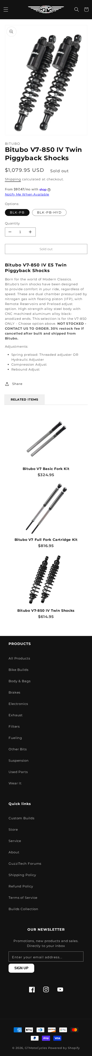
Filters (14, 726)
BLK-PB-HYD (49, 212)
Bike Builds (18, 670)
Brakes (14, 692)
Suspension (19, 760)
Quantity (12, 223)
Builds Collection (23, 909)
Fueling (15, 738)
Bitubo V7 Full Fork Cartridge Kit (46, 540)
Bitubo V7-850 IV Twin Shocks (46, 611)
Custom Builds (21, 818)
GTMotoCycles (36, 1048)
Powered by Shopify (64, 1048)
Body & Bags (20, 681)
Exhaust (16, 715)
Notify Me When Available (27, 194)
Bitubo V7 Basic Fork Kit (46, 469)
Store (13, 829)
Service (15, 841)
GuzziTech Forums (25, 864)
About (14, 852)
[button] (6, 9)
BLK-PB (17, 212)
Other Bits (18, 749)
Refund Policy (21, 886)
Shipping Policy (22, 875)
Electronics (18, 704)
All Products (19, 658)
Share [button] (17, 384)
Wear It (15, 783)
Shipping (13, 179)
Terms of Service (23, 898)
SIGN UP (21, 968)
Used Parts (18, 772)
